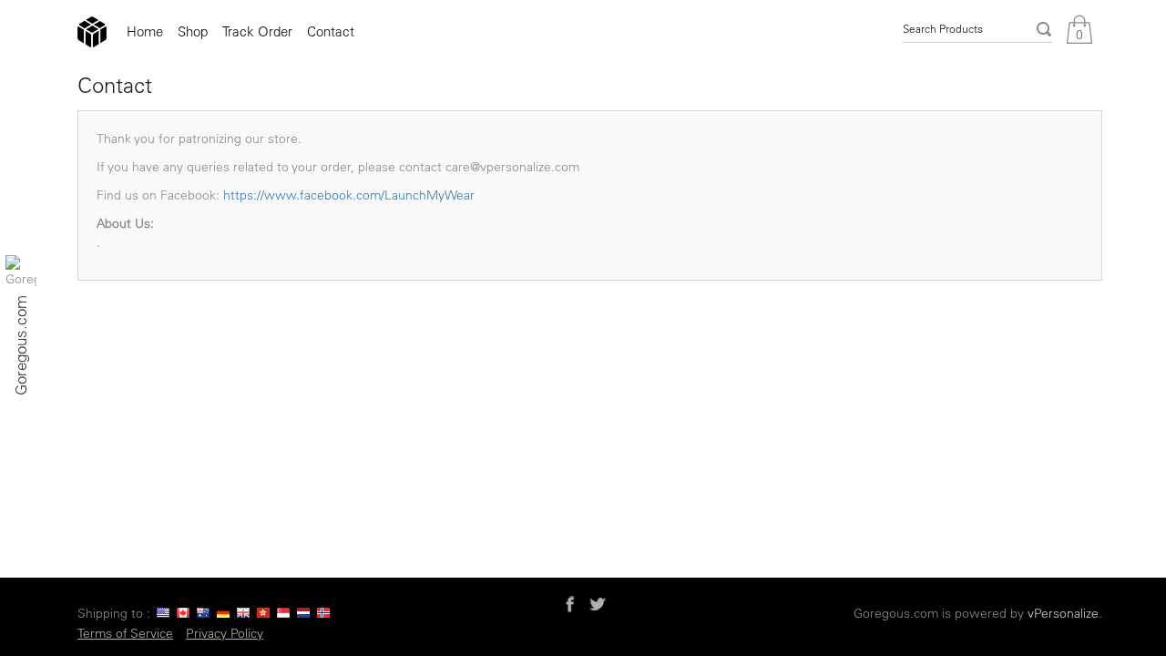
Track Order (257, 31)
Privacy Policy (224, 633)
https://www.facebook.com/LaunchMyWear (349, 195)
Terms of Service (125, 633)
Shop (193, 31)
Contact (330, 31)
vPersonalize (1063, 613)
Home (145, 31)
